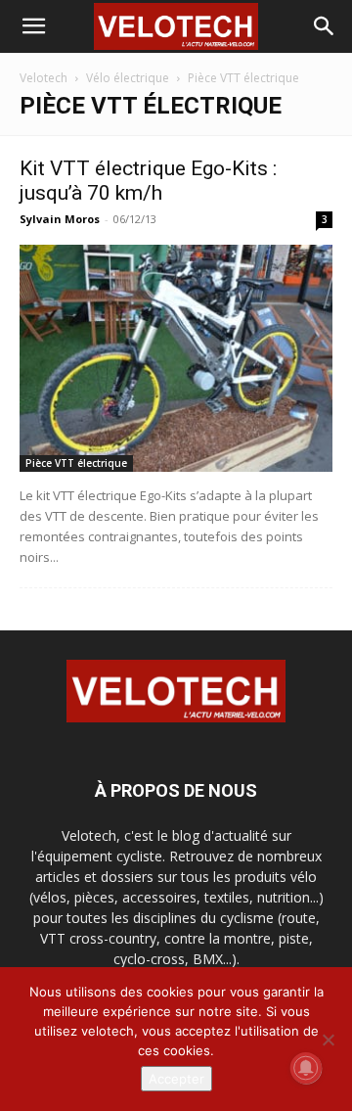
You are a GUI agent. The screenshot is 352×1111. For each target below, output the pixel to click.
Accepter (176, 1079)
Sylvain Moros (60, 218)
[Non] (327, 1039)
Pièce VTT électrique (76, 463)
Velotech (43, 77)
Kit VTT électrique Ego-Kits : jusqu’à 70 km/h (148, 181)
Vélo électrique (127, 77)
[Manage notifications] (306, 1068)
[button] (33, 26)
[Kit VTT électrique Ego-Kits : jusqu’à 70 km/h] (176, 358)
